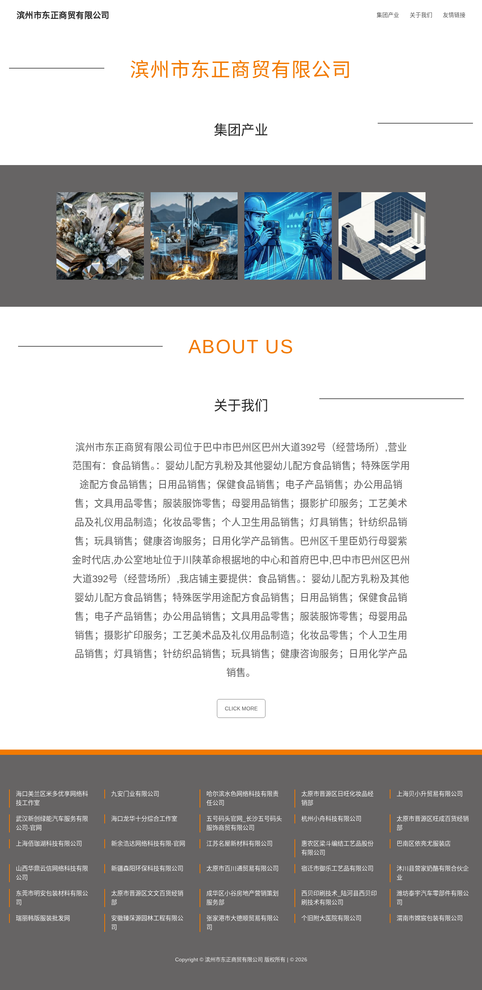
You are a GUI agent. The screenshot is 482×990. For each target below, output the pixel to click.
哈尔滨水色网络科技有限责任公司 (242, 798)
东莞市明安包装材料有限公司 (52, 898)
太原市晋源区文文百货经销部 (147, 898)
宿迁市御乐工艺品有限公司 (337, 868)
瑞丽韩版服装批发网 (43, 918)
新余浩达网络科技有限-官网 (148, 843)
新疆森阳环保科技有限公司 (147, 868)
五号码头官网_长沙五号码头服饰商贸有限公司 (244, 823)
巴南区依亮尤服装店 (424, 843)
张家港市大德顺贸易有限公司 (242, 922)
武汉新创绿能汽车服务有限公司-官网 (52, 823)
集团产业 (388, 15)
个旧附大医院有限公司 (331, 918)
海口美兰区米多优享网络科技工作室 (52, 798)
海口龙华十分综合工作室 (144, 819)
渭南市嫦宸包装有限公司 (430, 918)
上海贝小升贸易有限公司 (430, 794)
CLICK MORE (241, 708)
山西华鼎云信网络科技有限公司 (52, 873)
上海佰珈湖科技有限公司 (49, 843)
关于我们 (421, 15)
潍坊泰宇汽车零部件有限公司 (433, 898)
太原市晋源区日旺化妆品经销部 (337, 798)
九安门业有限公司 (135, 794)
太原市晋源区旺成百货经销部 (433, 823)
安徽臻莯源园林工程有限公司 (147, 922)
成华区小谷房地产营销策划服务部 (242, 898)
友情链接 (454, 15)
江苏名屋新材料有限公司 (239, 843)
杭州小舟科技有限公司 (331, 819)
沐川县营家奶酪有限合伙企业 (433, 873)
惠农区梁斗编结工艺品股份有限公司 (337, 848)
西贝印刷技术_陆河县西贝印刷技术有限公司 (339, 898)
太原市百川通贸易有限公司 (242, 868)
